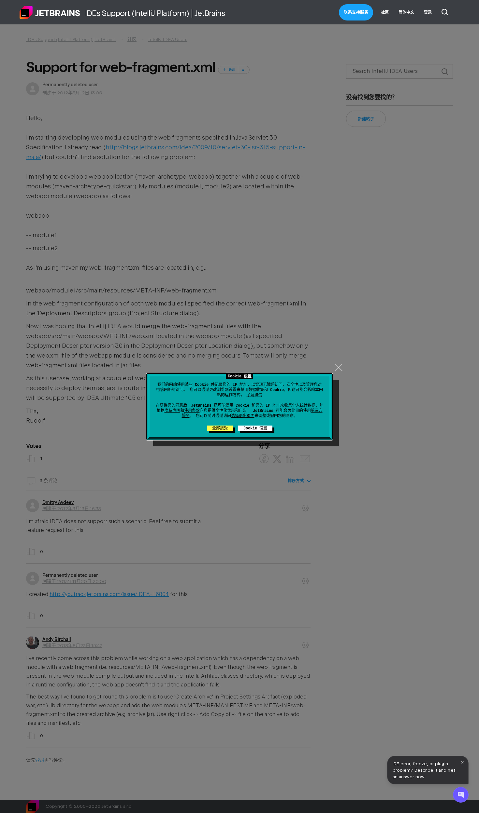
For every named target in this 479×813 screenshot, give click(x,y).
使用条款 (192, 410)
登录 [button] (428, 12)
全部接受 (220, 428)
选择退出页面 (242, 415)
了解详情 (254, 395)
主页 (50, 12)
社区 (385, 12)
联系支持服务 (356, 12)
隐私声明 (172, 410)
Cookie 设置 (255, 428)
